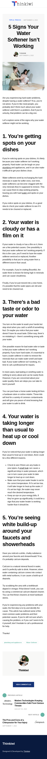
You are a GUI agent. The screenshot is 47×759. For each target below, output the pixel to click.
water (24, 193)
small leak (23, 468)
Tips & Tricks (15, 20)
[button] (3, 3)
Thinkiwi (22, 53)
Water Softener (31, 642)
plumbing (7, 168)
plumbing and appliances (13, 642)
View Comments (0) (23, 684)
